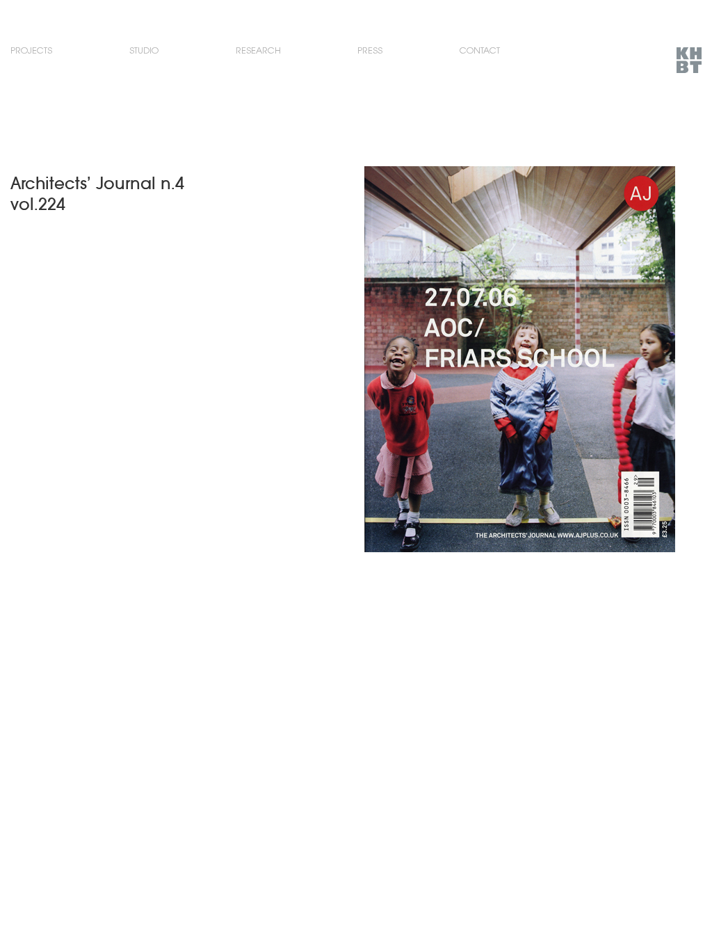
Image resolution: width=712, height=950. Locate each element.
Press (369, 50)
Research (258, 50)
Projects (31, 50)
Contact (480, 50)
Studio (144, 50)
